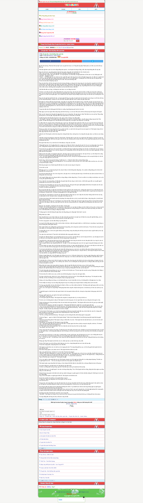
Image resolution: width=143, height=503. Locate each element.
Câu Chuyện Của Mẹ (45, 429)
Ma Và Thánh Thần (44, 433)
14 (55, 399)
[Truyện (47, 416)
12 (51, 399)
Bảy (58, 416)
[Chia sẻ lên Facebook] (50, 61)
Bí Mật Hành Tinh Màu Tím (47, 474)
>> (57, 399)
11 (49, 399)
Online (85, 416)
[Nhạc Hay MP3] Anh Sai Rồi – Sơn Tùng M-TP (52, 464)
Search (41, 47)
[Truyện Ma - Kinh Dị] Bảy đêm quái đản (50, 471)
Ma (50, 416)
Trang (40, 416)
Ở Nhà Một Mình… (44, 439)
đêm (61, 416)
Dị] (56, 416)
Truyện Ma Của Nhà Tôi (46, 442)
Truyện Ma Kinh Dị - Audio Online (51, 55)
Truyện (70, 416)
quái (64, 416)
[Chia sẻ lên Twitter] (92, 61)
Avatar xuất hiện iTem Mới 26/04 (48, 467)
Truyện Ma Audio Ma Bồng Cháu (48, 445)
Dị (78, 416)
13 (43, 416)
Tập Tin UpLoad (62, 47)
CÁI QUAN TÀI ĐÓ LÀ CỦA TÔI (48, 436)
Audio (81, 416)
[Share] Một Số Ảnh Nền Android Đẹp (50, 458)
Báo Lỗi (56, 47)
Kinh (54, 416)
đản (66, 416)
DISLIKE (74, 403)
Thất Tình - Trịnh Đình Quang (48, 461)
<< (43, 399)
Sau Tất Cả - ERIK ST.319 (47, 454)
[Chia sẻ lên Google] (71, 61)
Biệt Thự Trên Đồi (45, 477)
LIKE (69, 403)
